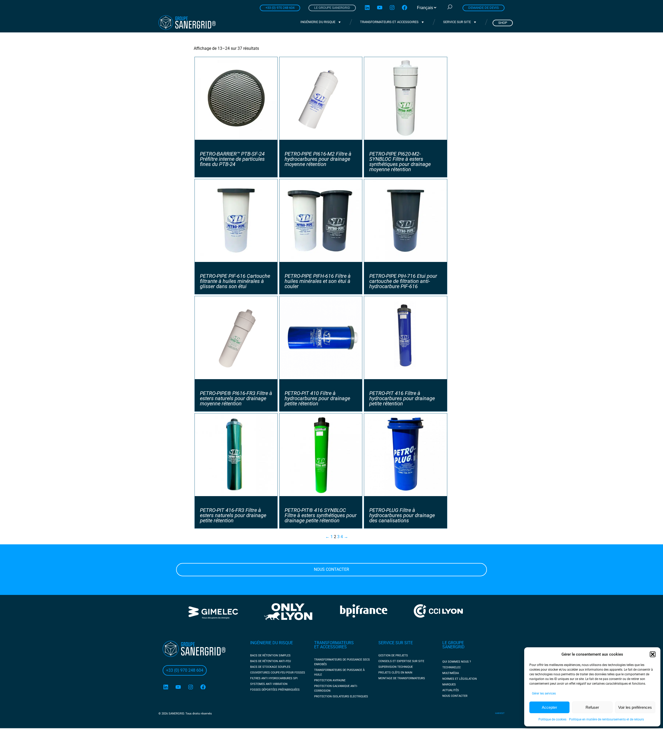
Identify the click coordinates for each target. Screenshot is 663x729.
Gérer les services (544, 693)
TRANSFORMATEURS (334, 642)
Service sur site (457, 22)
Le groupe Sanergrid (332, 8)
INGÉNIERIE (261, 642)
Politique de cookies (552, 719)
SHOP (502, 23)
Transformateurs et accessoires (389, 22)
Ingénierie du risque (317, 22)
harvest (500, 713)
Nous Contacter (331, 569)
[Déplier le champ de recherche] (450, 7)
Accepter (549, 707)
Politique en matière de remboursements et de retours (606, 719)
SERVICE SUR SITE (395, 642)
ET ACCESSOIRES (330, 646)
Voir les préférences (635, 707)
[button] (652, 654)
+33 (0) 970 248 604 (279, 8)
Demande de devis (483, 8)
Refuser (592, 707)
